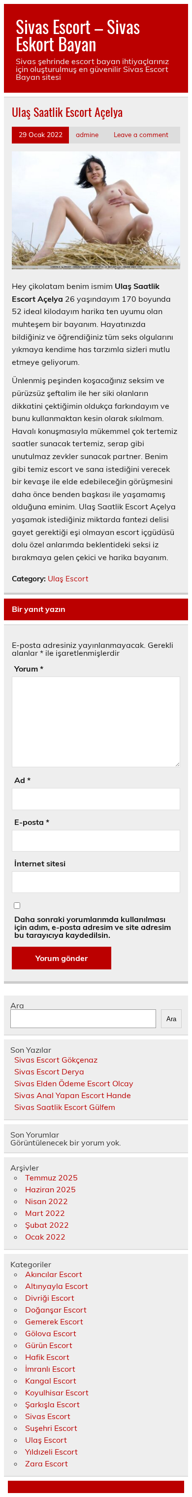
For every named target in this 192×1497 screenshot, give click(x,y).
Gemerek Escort (54, 1321)
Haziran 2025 (50, 1189)
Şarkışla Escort (52, 1404)
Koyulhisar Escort (57, 1392)
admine (87, 134)
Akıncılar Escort (53, 1274)
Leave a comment (141, 134)
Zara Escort (46, 1463)
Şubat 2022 (47, 1225)
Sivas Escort (47, 1416)
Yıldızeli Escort (51, 1452)
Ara (17, 1005)
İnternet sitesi (39, 863)
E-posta (31, 822)
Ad (22, 780)
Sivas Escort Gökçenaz (55, 1060)
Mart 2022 (45, 1213)
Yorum (28, 669)
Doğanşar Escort (56, 1310)
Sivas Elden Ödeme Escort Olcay (73, 1083)
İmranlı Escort (50, 1369)
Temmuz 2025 (51, 1177)
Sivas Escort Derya (49, 1071)
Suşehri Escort (51, 1428)
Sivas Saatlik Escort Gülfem (64, 1107)
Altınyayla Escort (56, 1286)
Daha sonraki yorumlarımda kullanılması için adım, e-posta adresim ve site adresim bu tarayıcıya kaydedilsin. (92, 927)
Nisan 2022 (46, 1201)
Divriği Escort (49, 1298)
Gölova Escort (50, 1333)
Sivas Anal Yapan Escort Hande (72, 1095)
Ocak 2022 (45, 1237)
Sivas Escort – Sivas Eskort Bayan (78, 34)
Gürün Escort (48, 1345)
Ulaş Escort (68, 578)
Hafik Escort (47, 1357)
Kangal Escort (50, 1381)
